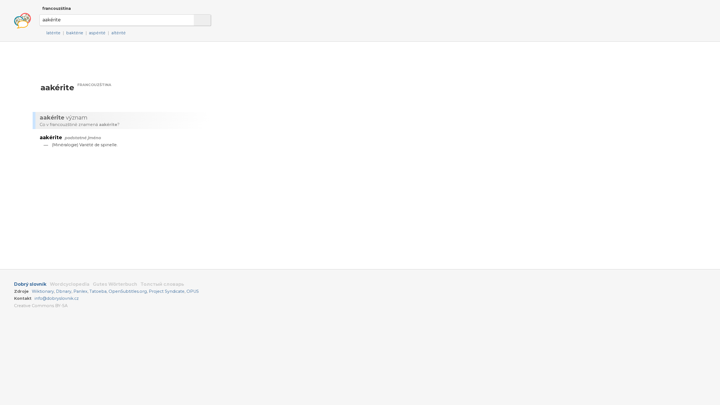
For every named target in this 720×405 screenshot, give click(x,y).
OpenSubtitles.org (128, 291)
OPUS (192, 291)
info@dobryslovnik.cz (57, 298)
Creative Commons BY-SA (41, 305)
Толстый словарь (162, 284)
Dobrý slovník (30, 284)
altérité (118, 32)
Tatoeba (98, 291)
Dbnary (63, 291)
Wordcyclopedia (69, 284)
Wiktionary (43, 291)
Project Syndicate (166, 291)
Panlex (80, 291)
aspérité (97, 32)
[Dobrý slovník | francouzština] (22, 20)
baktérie (74, 32)
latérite (53, 32)
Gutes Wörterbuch (115, 284)
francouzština (56, 8)
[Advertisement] (274, 95)
